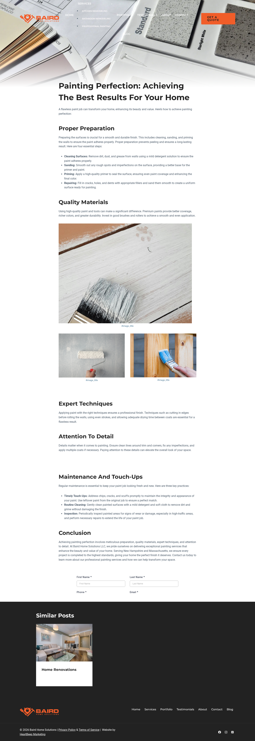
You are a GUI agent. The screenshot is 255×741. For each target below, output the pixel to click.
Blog (126, 34)
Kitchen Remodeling (94, 11)
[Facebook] (219, 732)
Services (150, 709)
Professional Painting (96, 26)
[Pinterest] (232, 732)
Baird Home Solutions (55, 676)
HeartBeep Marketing (32, 734)
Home (69, 15)
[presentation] (64, 642)
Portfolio (125, 15)
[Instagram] (226, 732)
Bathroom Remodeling (96, 18)
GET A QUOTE (213, 19)
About (166, 15)
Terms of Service (89, 729)
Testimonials (147, 15)
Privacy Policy (67, 729)
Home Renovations (59, 670)
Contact (181, 15)
